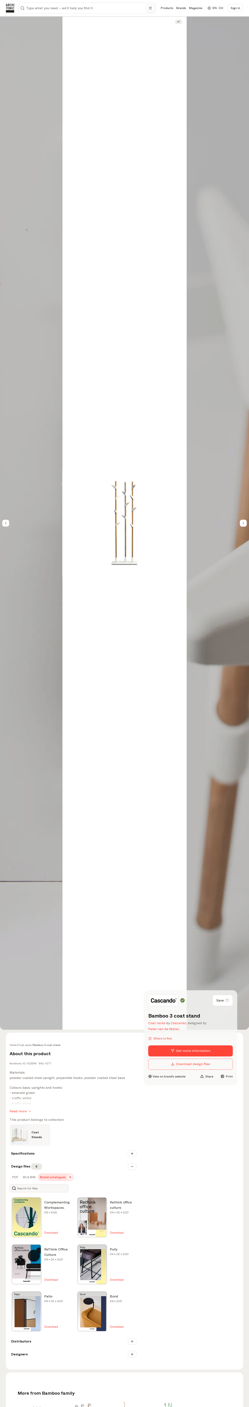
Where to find (162, 1038)
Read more (18, 1111)
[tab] (15, 1177)
